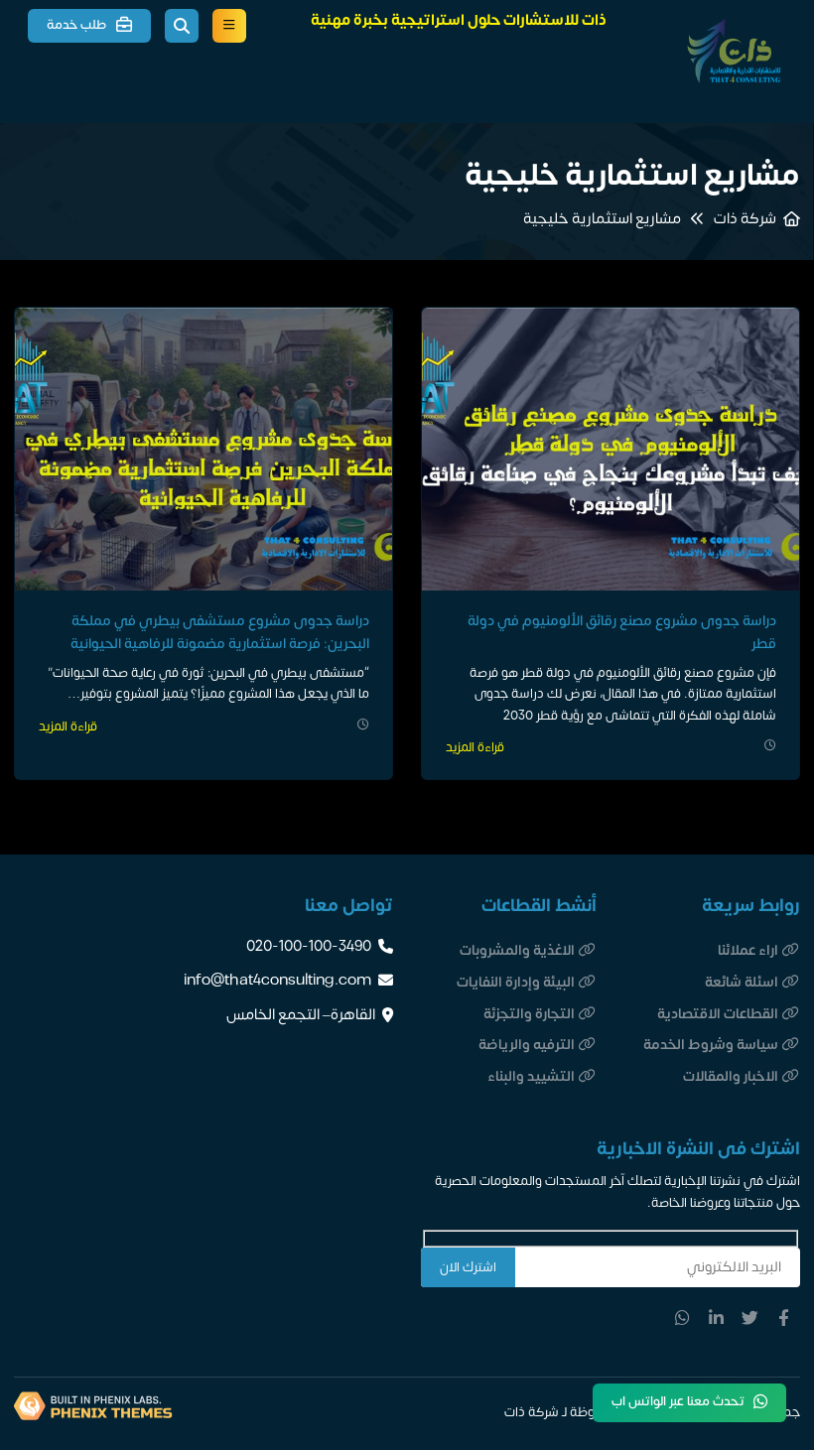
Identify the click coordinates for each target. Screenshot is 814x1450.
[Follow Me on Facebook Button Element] (783, 1318)
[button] (182, 26)
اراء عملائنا (748, 950)
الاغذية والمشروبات (517, 950)
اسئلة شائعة (741, 982)
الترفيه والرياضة (526, 1044)
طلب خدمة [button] (77, 25)
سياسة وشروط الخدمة (710, 1044)
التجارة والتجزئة (529, 1013)
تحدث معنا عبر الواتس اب (678, 1401)
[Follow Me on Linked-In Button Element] (717, 1318)
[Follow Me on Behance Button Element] (749, 1318)
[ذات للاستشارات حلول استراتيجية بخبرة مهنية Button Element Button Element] (229, 26)
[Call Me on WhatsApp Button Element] (683, 1318)
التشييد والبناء (531, 1076)
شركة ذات (745, 219)
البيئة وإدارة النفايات (516, 982)
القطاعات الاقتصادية (717, 1013)
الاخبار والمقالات (730, 1076)
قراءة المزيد (475, 747)
